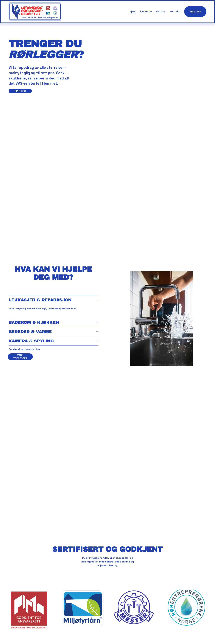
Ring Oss (195, 11)
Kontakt (175, 11)
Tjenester (146, 11)
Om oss (160, 11)
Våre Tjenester (20, 356)
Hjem (133, 11)
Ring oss (20, 91)
